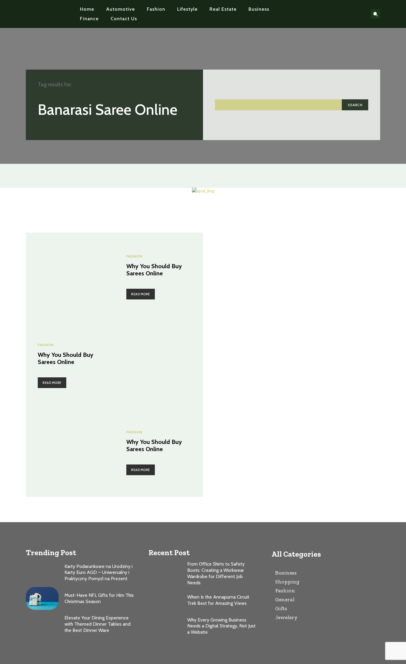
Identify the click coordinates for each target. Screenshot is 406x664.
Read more (140, 294)
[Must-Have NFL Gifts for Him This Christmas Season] (42, 598)
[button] (375, 14)
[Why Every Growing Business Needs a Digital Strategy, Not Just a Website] (165, 626)
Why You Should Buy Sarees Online (154, 270)
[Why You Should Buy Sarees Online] (70, 277)
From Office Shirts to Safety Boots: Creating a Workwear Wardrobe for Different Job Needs (216, 573)
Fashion (134, 256)
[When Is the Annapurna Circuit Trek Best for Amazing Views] (165, 600)
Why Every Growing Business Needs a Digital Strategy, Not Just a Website (221, 626)
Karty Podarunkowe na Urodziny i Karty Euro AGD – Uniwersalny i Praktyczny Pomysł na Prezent (98, 572)
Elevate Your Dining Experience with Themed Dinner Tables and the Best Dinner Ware (97, 624)
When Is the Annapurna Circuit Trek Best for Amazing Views (218, 600)
